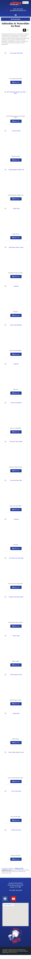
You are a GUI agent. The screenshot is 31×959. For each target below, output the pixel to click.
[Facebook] (5, 898)
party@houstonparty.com (18, 10)
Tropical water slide (15, 855)
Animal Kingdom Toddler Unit (15, 195)
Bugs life (15, 389)
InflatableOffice (13, 952)
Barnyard (15, 311)
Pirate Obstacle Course (15, 700)
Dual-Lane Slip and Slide (15, 467)
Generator (15, 544)
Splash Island (15, 739)
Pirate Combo (15, 661)
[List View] (27, 30)
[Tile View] (24, 30)
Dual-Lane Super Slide (15, 505)
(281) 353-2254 (18, 9)
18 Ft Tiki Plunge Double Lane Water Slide (15, 117)
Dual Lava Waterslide (15, 428)
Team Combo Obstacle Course (15, 777)
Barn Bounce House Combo (15, 272)
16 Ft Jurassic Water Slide (15, 78)
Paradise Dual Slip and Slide (15, 622)
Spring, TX (18, 868)
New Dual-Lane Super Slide (15, 583)
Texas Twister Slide (15, 816)
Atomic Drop (15, 234)
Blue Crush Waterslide (15, 350)
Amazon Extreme (15, 156)
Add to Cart (17, 82)
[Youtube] (13, 898)
